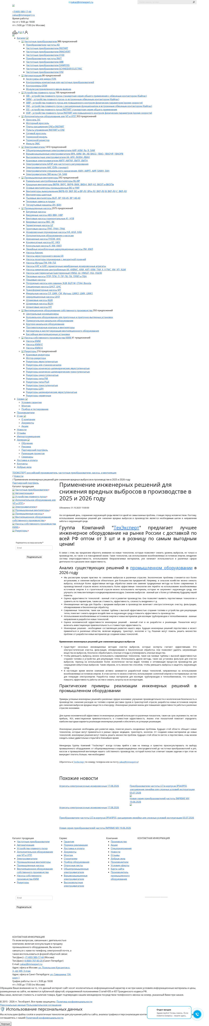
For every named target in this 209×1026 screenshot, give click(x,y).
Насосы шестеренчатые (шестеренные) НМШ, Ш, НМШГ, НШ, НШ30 (64, 273)
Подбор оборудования (76, 862)
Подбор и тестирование (34, 409)
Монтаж (26, 405)
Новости (21, 429)
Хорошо (5, 1023)
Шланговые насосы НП (39, 307)
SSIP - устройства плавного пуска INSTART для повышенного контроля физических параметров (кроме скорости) (89, 112)
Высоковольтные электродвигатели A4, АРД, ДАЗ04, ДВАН (58, 157)
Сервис (21, 398)
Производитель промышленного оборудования (120, 876)
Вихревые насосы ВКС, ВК (40, 221)
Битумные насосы (36, 211)
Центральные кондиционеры (42, 313)
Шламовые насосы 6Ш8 (39, 300)
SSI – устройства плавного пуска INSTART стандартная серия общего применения (71, 109)
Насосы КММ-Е (34, 344)
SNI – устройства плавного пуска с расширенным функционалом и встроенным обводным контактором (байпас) (89, 106)
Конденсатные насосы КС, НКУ (43, 242)
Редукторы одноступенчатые (42, 375)
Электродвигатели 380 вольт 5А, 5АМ (46, 174)
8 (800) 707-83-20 (33, 960)
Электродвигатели (34, 147)
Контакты (22, 463)
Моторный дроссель (37, 123)
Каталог (21, 38)
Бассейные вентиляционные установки (48, 334)
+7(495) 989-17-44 (21, 11)
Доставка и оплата (27, 460)
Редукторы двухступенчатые (42, 361)
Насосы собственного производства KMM (48, 337)
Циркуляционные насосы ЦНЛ (43, 296)
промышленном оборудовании (161, 567)
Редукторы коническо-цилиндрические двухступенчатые (58, 368)
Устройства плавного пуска (39, 92)
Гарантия (69, 841)
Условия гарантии (31, 402)
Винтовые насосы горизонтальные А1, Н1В (50, 218)
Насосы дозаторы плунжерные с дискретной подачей (56, 259)
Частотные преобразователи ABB (44, 61)
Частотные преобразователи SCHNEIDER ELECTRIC (54, 68)
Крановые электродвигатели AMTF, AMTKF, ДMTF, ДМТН (57, 160)
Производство (119, 841)
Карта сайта (117, 868)
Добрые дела (24, 467)
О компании (28, 419)
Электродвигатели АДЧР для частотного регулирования (57, 164)
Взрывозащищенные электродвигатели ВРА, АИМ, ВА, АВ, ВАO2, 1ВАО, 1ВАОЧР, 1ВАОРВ (74, 153)
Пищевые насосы (35, 279)
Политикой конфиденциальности (44, 1017)
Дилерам (22, 439)
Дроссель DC (33, 119)
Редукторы (30, 351)
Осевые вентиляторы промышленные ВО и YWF (52, 187)
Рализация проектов (33, 453)
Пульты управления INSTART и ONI (45, 130)
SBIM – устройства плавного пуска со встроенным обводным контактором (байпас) (72, 99)
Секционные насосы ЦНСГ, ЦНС (43, 286)
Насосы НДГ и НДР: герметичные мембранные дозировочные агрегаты (66, 266)
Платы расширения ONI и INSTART (45, 126)
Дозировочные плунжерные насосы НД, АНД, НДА (54, 232)
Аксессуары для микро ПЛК (41, 78)
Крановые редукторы (38, 354)
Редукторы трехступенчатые (42, 385)
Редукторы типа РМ (37, 378)
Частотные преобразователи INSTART (47, 48)
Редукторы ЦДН (35, 388)
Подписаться (34, 557)
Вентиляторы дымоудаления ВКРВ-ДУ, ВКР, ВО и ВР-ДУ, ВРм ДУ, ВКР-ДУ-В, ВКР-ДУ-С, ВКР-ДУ (76, 191)
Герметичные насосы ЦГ (39, 225)
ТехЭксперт (126, 527)
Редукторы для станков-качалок (43, 364)
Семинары (27, 456)
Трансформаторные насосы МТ (43, 290)
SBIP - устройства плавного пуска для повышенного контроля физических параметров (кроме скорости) (84, 102)
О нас (20, 416)
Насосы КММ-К (34, 347)
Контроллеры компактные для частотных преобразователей (60, 82)
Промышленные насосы (38, 208)
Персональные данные (13, 1005)
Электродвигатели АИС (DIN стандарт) (47, 167)
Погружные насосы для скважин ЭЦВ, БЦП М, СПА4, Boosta (58, 283)
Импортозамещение (28, 436)
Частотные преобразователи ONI (44, 72)
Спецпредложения (121, 848)
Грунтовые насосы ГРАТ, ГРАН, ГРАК (45, 228)
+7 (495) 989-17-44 (34, 957)
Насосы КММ (33, 341)
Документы (27, 422)
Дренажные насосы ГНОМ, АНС (43, 238)
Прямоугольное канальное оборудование (49, 320)
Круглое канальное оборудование (45, 324)
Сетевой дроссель (36, 133)
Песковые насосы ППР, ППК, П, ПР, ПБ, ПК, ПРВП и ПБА (56, 276)
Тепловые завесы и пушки (40, 201)
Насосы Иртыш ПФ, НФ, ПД (41, 262)
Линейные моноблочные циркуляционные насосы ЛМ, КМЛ (59, 249)
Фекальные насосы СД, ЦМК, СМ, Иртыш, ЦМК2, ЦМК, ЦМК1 (59, 293)
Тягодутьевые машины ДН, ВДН (43, 204)
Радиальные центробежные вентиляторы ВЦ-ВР (53, 181)
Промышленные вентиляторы (41, 177)
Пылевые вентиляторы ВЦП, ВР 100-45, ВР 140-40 (53, 198)
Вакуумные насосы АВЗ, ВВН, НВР (44, 215)
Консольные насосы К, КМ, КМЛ (44, 245)
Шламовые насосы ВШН (39, 303)
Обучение (27, 443)
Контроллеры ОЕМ (36, 85)
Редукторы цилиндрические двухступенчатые (51, 392)
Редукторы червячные (38, 395)
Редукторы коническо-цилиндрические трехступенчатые (58, 371)
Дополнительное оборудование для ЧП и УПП (50, 116)
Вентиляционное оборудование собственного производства (58, 310)
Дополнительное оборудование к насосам (50, 235)
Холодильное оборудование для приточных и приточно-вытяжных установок (69, 317)
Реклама (26, 446)
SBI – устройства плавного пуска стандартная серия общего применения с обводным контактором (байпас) (86, 95)
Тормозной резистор (37, 140)
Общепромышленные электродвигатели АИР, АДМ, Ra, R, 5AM (60, 150)
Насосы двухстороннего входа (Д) (44, 255)
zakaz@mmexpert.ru (82, 2)
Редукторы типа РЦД (37, 381)
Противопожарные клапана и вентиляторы (50, 327)
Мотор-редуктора (36, 358)
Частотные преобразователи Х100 (45, 55)
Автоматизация (33, 75)
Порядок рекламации (76, 845)
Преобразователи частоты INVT (44, 58)
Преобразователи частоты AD (43, 44)
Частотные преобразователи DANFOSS (48, 65)
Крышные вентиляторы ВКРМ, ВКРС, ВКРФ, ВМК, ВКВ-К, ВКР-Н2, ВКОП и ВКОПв (70, 184)
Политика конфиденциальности (74, 1001)
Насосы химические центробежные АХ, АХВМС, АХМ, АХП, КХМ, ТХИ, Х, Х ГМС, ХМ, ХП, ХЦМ (76, 269)
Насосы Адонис (34, 252)
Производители (26, 412)
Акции (24, 426)
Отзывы (21, 433)
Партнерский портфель (34, 450)
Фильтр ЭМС (33, 143)
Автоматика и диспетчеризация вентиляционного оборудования (62, 330)
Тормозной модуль (36, 136)
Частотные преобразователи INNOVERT (48, 51)
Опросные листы (73, 865)
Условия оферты (120, 865)
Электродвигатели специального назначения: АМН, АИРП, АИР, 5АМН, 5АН (67, 170)
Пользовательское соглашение (43, 1005)
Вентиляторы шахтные (38, 194)
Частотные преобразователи (40, 41)
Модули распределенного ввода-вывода (48, 89)
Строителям (70, 858)
